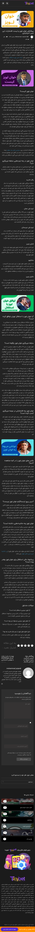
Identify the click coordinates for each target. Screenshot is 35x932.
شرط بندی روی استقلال (16, 58)
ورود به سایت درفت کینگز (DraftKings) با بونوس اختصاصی (7, 659)
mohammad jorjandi (20, 37)
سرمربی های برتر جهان (13, 150)
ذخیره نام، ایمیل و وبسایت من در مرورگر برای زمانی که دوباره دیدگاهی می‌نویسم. (19, 754)
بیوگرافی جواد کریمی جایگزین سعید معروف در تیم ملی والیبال (28, 659)
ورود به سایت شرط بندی (9, 929)
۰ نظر (4, 37)
